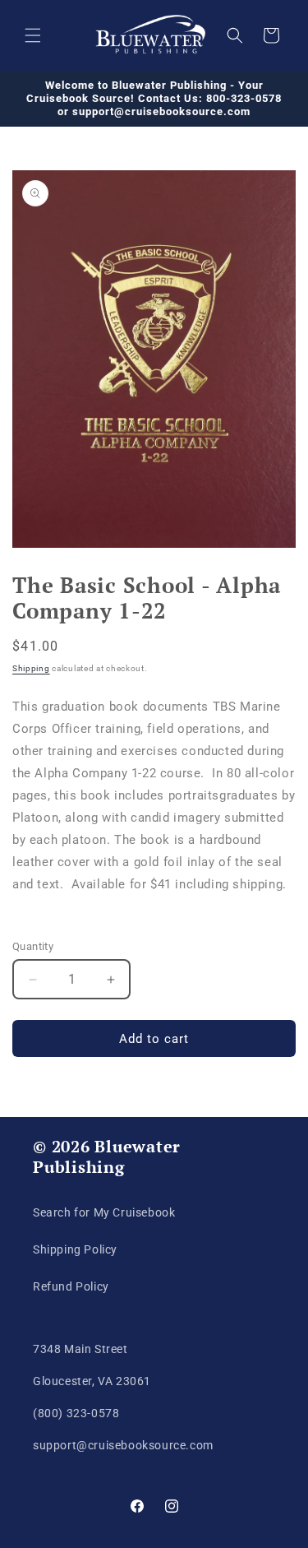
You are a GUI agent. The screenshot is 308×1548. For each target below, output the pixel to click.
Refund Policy (71, 1286)
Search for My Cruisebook (104, 1212)
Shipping (31, 668)
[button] (33, 35)
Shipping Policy (75, 1249)
